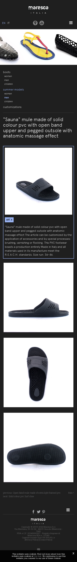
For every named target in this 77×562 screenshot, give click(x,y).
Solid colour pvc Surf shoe (21, 496)
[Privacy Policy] (31, 539)
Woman (8, 76)
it (8, 23)
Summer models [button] (13, 89)
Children (8, 84)
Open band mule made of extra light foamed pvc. (37, 492)
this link (38, 556)
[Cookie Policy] (45, 539)
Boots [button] (6, 72)
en (3, 23)
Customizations (12, 107)
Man (6, 80)
